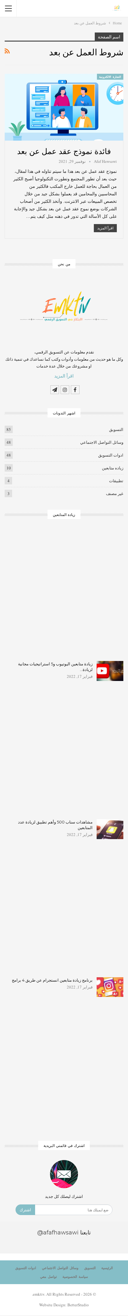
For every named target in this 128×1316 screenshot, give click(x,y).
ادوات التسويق (110, 455)
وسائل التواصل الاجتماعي (101, 442)
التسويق (116, 429)
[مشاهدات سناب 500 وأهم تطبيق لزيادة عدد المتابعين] (110, 829)
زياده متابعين (112, 468)
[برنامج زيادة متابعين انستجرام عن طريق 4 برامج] (110, 987)
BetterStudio (78, 1305)
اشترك (25, 1209)
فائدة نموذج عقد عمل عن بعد (64, 150)
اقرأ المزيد (105, 228)
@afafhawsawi (58, 1232)
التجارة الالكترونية (110, 76)
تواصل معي (48, 1276)
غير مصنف (114, 493)
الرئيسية (107, 1268)
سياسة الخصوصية (75, 1276)
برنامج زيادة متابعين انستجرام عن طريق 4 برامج (52, 980)
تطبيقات (116, 480)
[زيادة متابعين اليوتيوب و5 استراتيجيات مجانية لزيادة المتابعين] (110, 671)
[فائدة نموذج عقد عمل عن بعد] (64, 107)
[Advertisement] (64, 594)
